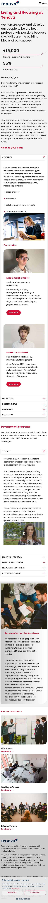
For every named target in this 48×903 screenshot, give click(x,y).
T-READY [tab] (6, 451)
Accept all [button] (12, 893)
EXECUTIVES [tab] (7, 414)
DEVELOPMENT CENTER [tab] (12, 562)
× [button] (45, 879)
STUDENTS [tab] (7, 157)
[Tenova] (9, 840)
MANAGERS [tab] (7, 409)
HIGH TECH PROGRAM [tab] (12, 557)
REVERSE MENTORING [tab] (11, 573)
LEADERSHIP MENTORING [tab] (13, 567)
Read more (13, 312)
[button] (24, 899)
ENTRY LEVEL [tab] (8, 398)
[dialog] (24, 890)
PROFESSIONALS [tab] (9, 404)
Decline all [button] (35, 893)
